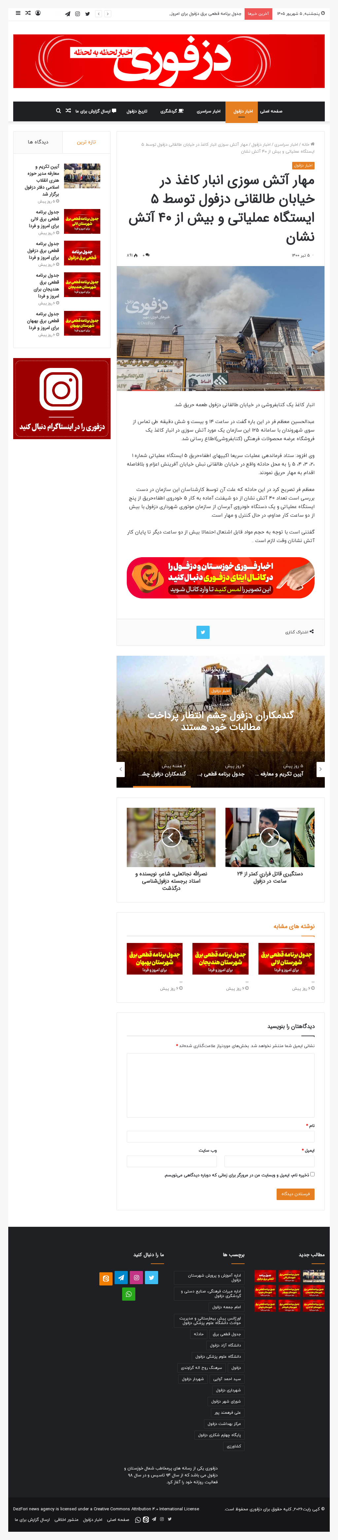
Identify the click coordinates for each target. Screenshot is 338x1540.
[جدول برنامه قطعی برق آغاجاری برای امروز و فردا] (314, 1306)
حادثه (199, 1334)
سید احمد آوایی (227, 1379)
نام (310, 1126)
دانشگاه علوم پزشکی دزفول (218, 1356)
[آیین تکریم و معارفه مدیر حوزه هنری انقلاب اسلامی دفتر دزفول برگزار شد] (82, 176)
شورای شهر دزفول (226, 1401)
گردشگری (169, 111)
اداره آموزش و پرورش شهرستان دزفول (214, 1278)
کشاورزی (234, 1446)
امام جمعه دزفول (226, 1307)
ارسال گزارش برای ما (94, 111)
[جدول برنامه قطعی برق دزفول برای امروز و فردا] (82, 253)
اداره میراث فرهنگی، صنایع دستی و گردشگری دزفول (211, 1294)
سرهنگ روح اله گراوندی (201, 1368)
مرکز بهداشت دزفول (224, 1424)
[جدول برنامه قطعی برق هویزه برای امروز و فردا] (265, 1291)
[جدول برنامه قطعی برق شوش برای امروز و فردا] (265, 1306)
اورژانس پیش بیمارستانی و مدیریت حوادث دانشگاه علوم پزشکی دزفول (210, 1321)
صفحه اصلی (271, 111)
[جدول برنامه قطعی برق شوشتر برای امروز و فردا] (289, 1306)
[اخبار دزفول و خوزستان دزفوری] (221, 576)
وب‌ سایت (208, 1151)
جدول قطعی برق (227, 1334)
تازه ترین (86, 142)
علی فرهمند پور (228, 1412)
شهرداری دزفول (228, 1390)
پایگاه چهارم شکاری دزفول (219, 1435)
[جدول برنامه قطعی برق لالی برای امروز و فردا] (286, 959)
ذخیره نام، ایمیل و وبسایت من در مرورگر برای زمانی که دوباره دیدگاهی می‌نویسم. (236, 1175)
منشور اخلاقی (66, 1520)
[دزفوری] (169, 61)
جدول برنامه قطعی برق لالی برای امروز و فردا (44, 218)
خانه (306, 145)
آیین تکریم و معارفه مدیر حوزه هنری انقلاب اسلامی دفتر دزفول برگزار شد (42, 180)
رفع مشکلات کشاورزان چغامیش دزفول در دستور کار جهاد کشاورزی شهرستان (220, 722)
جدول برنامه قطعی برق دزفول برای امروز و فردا (200, 14)
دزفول (236, 1368)
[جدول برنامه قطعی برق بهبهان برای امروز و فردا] (155, 959)
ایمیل (308, 1151)
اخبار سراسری (208, 111)
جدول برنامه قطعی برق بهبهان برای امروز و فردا (43, 320)
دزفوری (256, 1509)
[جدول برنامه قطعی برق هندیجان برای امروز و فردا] (220, 959)
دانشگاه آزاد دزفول (225, 1345)
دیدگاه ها (38, 142)
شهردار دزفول (193, 1379)
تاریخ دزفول (137, 111)
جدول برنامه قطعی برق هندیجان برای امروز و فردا (46, 286)
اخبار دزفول (243, 111)
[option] (220, 722)
